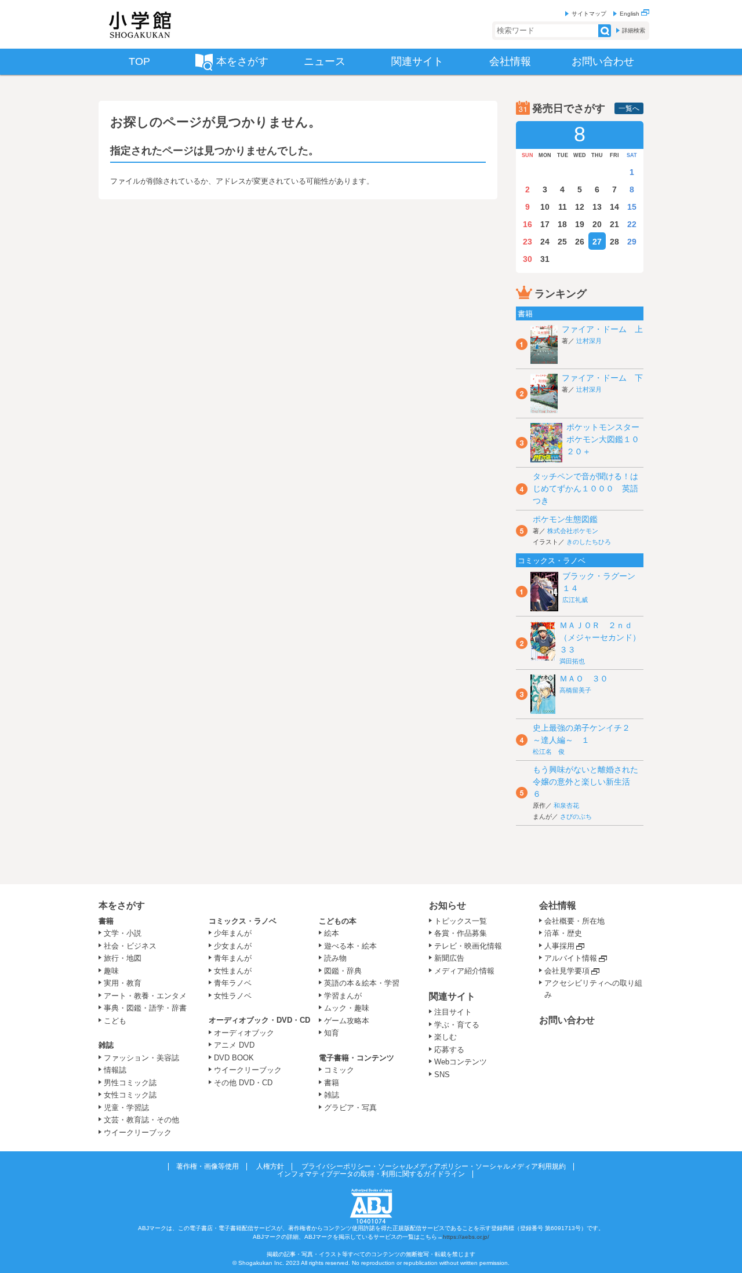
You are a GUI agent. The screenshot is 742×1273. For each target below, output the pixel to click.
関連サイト (452, 996)
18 (562, 224)
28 (614, 241)
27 (597, 241)
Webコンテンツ (460, 1061)
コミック (339, 1070)
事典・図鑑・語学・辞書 (145, 1008)
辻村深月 (589, 340)
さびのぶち (576, 816)
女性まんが (233, 970)
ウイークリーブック (138, 1132)
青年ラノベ (233, 983)
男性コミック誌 (130, 1082)
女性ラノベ (233, 995)
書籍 (106, 921)
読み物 (335, 958)
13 (597, 206)
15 (631, 206)
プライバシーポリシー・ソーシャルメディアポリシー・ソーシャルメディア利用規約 (433, 1166)
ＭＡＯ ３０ (583, 678)
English (630, 13)
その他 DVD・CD (243, 1082)
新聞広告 (449, 958)
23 (527, 241)
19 (579, 224)
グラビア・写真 (350, 1107)
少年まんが (233, 933)
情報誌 (115, 1070)
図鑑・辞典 (343, 970)
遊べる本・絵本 (350, 946)
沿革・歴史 (563, 933)
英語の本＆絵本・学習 (361, 983)
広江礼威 (575, 599)
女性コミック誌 (130, 1094)
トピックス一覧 (460, 921)
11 (562, 206)
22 (631, 224)
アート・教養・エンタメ (145, 995)
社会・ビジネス (130, 946)
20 (597, 224)
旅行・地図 (122, 958)
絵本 (331, 933)
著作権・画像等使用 (207, 1166)
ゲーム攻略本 (346, 1020)
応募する (449, 1049)
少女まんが (233, 946)
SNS (442, 1074)
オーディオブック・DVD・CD (259, 1020)
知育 (331, 1032)
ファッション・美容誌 (141, 1057)
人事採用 (559, 946)
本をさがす (122, 905)
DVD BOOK (234, 1057)
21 (614, 224)
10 (545, 206)
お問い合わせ (567, 1020)
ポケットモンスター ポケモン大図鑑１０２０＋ (607, 439)
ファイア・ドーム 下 (602, 377)
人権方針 (270, 1166)
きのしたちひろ (588, 541)
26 (579, 241)
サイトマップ (589, 13)
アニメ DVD (234, 1045)
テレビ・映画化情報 (468, 946)
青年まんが (233, 958)
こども (115, 1020)
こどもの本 (338, 921)
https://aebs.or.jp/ (466, 1237)
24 (545, 241)
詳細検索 (633, 30)
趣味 (111, 970)
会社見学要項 (567, 970)
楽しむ (445, 1037)
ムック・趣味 (346, 1008)
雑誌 (106, 1045)
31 (545, 259)
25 (562, 241)
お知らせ (447, 905)
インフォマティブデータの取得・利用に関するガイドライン (371, 1174)
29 (631, 241)
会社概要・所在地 (574, 921)
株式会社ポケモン (572, 530)
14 (614, 206)
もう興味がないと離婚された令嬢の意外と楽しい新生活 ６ (585, 781)
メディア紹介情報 (464, 970)
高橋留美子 (575, 690)
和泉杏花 (566, 805)
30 (527, 259)
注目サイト (453, 1012)
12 (579, 206)
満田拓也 (572, 661)
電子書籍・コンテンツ (356, 1057)
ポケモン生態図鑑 (565, 519)
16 (527, 224)
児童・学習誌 (126, 1107)
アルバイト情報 (570, 958)
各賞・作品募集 (460, 933)
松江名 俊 (549, 751)
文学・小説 (122, 933)
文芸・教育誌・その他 (141, 1119)
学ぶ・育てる (456, 1024)
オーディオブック (244, 1032)
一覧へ (629, 108)
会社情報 (557, 905)
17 (545, 224)
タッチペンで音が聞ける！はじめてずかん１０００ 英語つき (585, 488)
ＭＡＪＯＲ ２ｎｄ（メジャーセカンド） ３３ (604, 637)
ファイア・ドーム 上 (602, 329)
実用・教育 (122, 983)
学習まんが (346, 995)
